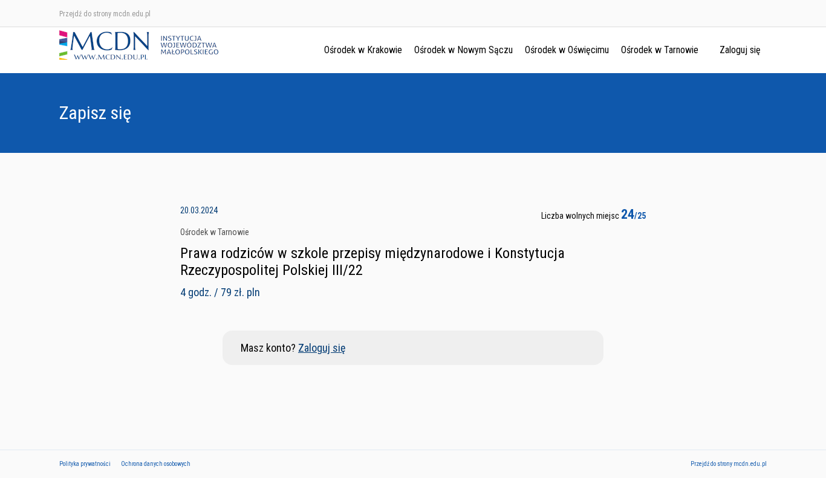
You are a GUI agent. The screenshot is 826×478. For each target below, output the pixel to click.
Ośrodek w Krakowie (363, 50)
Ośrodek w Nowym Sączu (463, 50)
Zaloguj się (740, 50)
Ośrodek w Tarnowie (659, 50)
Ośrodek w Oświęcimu (567, 50)
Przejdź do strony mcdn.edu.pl (105, 14)
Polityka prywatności (85, 463)
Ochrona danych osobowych (155, 463)
